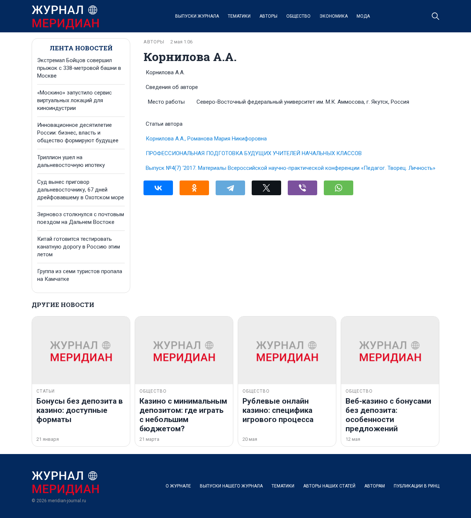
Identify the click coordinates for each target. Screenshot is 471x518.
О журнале (178, 486)
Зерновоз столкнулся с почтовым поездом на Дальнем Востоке (80, 218)
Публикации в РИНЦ (416, 486)
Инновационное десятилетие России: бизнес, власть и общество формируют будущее (77, 133)
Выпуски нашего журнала (231, 486)
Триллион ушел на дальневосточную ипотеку (71, 161)
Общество (298, 16)
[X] (266, 188)
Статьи (45, 391)
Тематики (239, 16)
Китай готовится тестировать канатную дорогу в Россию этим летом (78, 247)
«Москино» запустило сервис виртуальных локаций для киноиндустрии (74, 100)
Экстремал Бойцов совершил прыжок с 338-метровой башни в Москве (79, 68)
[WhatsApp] (338, 188)
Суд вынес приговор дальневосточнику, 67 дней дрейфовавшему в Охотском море (80, 190)
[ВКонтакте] (158, 188)
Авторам (374, 486)
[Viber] (302, 188)
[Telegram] (230, 188)
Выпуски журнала (197, 16)
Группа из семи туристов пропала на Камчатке (79, 275)
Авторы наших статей (329, 486)
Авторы (268, 16)
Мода (363, 16)
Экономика (333, 16)
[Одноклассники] (194, 188)
